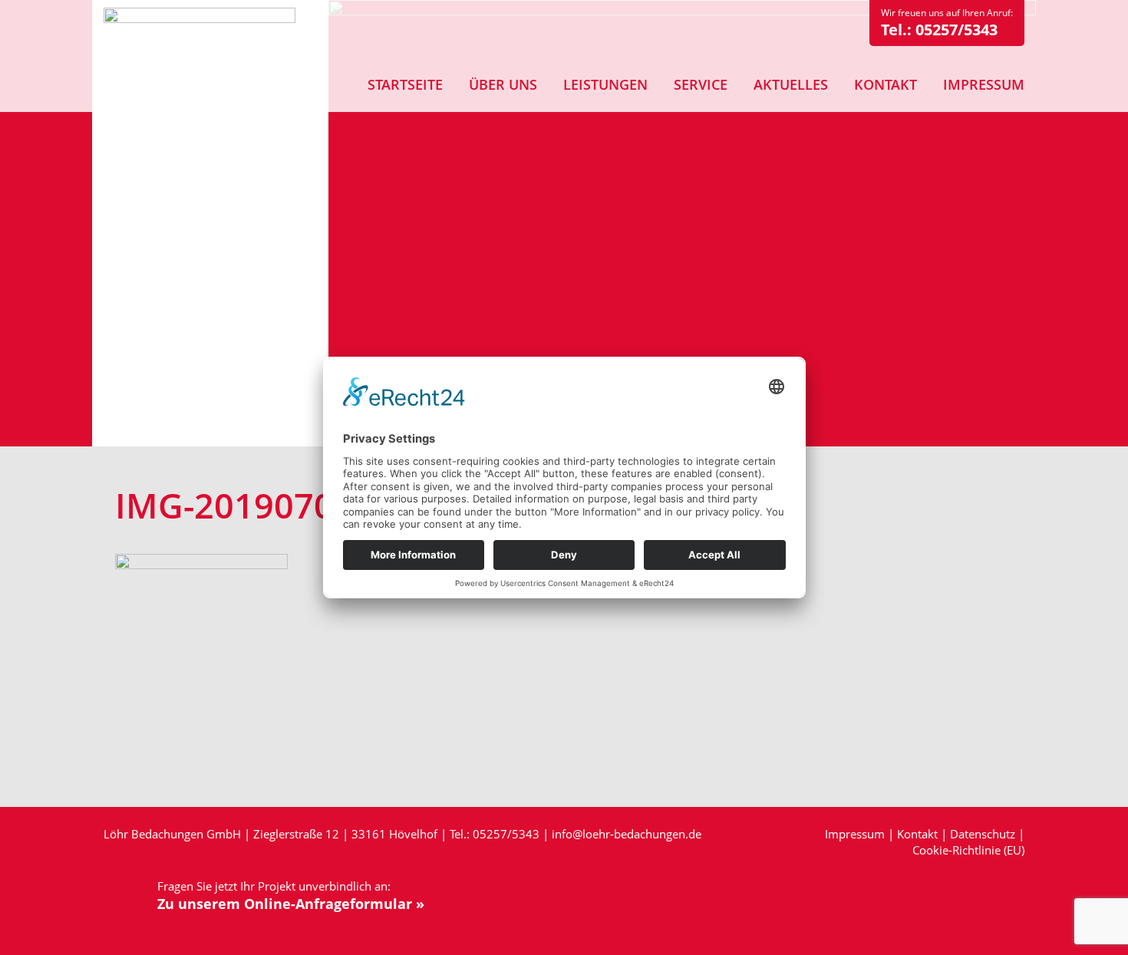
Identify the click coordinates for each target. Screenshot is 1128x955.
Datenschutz (982, 833)
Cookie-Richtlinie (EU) (968, 850)
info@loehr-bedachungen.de (626, 833)
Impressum (855, 833)
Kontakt (917, 833)
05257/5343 (956, 29)
